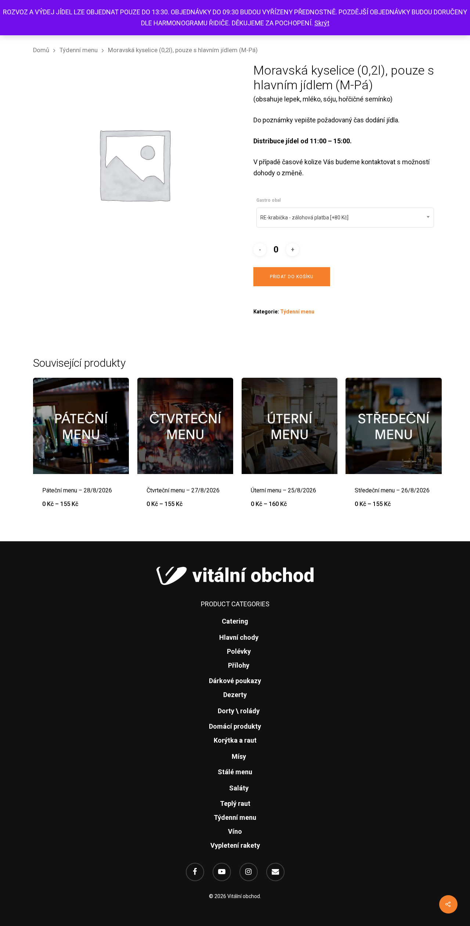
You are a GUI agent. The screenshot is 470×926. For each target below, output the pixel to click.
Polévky (239, 651)
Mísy (239, 756)
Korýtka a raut (235, 740)
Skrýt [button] (321, 23)
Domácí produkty (235, 726)
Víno (235, 831)
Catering (235, 621)
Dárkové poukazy (235, 681)
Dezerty (235, 695)
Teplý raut (235, 803)
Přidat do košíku (292, 276)
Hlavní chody (238, 637)
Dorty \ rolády (239, 711)
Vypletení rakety (235, 845)
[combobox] (345, 217)
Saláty (239, 788)
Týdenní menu (78, 50)
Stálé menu (235, 772)
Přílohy (238, 665)
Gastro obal (268, 200)
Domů (41, 50)
